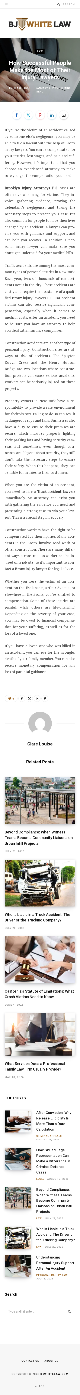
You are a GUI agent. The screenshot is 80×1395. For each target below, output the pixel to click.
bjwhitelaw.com (54, 1374)
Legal (40, 1179)
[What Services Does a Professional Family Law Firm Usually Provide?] (40, 1034)
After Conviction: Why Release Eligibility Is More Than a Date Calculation (53, 1120)
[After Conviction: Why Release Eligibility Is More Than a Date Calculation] (20, 1125)
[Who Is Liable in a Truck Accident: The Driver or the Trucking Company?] (40, 883)
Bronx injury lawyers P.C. (32, 297)
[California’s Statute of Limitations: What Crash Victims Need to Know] (40, 959)
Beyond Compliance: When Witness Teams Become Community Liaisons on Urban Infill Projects (39, 837)
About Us (51, 1360)
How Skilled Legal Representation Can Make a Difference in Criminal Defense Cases (53, 1161)
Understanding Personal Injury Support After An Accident (55, 1262)
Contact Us (30, 1360)
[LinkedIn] (51, 114)
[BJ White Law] (40, 23)
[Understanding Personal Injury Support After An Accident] (20, 1268)
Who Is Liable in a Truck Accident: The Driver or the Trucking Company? (55, 1234)
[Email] (63, 114)
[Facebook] (16, 114)
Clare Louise (22, 88)
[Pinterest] (40, 114)
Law (40, 51)
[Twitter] (28, 114)
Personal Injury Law (52, 1275)
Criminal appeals (49, 1136)
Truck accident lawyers (56, 491)
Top (41, 1386)
